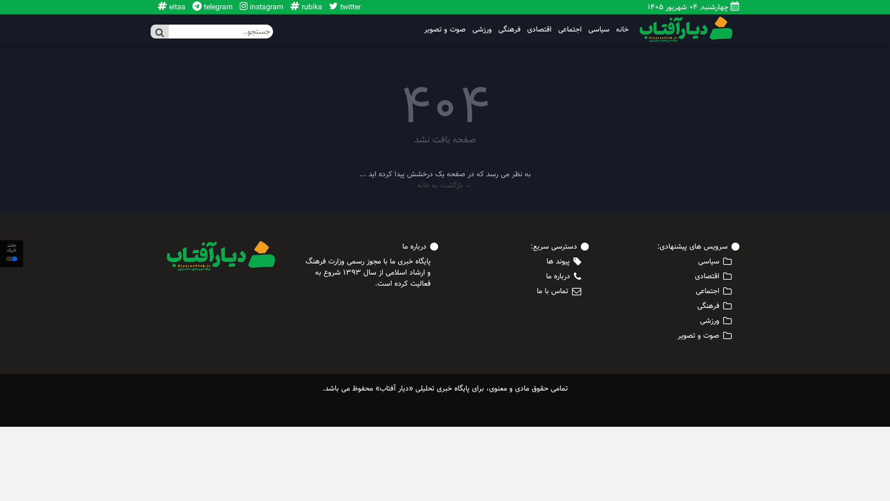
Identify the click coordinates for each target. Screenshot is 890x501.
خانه (622, 29)
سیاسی (599, 29)
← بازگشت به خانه (445, 185)
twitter (349, 7)
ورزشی (482, 29)
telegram (217, 7)
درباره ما (558, 276)
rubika (310, 7)
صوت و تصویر (445, 29)
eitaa (176, 7)
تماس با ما (552, 291)
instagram (265, 7)
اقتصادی (539, 29)
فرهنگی (509, 29)
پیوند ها (558, 261)
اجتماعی (570, 29)
